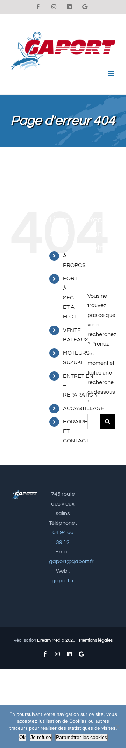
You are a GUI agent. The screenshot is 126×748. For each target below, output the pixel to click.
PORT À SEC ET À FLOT (70, 297)
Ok (22, 737)
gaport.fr (63, 580)
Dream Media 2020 (56, 640)
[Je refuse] (117, 726)
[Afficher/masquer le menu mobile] (111, 73)
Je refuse (40, 737)
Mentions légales (96, 640)
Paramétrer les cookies (81, 737)
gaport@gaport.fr (71, 561)
